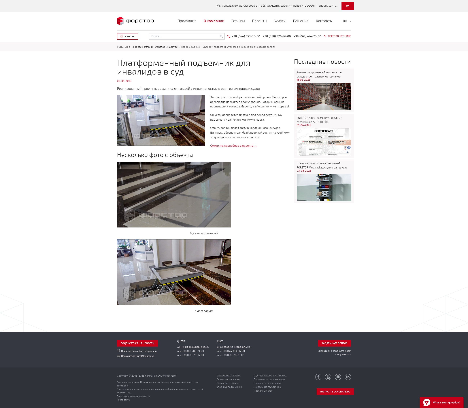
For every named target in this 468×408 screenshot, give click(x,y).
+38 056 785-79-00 (193, 351)
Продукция (187, 21)
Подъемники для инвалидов (269, 379)
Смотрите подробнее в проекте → (233, 145)
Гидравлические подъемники (270, 375)
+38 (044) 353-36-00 (246, 36)
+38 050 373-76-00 (193, 355)
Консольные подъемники (268, 387)
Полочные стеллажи (228, 383)
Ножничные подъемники (267, 383)
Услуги (280, 21)
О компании (214, 21)
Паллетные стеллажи (228, 375)
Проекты (259, 21)
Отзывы (238, 21)
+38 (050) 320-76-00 (277, 36)
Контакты (324, 21)
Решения (301, 21)
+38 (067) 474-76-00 (307, 36)
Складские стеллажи (228, 379)
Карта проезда (148, 351)
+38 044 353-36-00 (233, 351)
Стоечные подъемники (229, 387)
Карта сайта (123, 399)
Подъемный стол (263, 390)
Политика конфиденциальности (133, 396)
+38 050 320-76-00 (233, 355)
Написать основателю (335, 391)
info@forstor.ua (145, 356)
